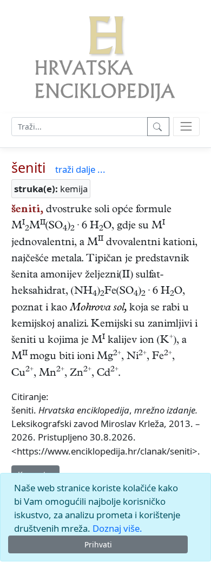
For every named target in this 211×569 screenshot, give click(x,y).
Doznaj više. (117, 528)
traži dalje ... (80, 169)
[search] (186, 126)
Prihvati (98, 544)
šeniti (28, 167)
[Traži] (158, 126)
